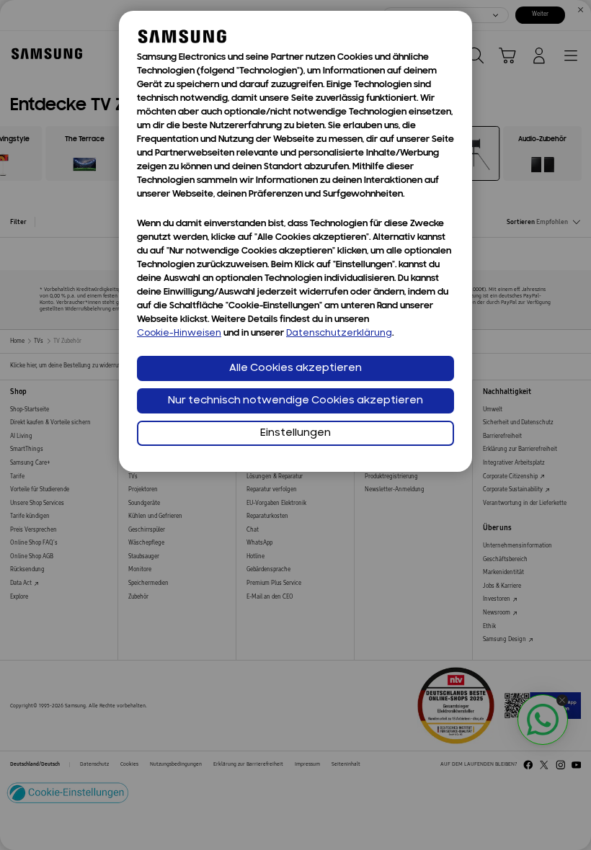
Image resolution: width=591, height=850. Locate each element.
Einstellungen (295, 433)
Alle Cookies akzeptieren (295, 368)
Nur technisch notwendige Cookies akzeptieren (295, 400)
